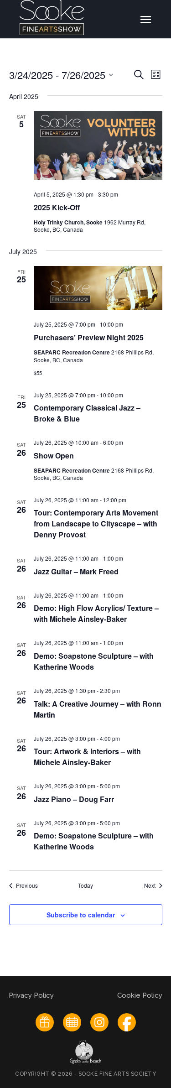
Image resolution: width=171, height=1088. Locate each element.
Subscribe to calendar (81, 914)
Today (85, 885)
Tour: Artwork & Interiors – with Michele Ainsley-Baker (87, 756)
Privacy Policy (32, 995)
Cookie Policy (139, 995)
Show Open (54, 455)
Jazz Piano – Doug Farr (74, 799)
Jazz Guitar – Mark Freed (76, 571)
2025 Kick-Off (57, 207)
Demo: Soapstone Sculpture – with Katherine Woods (94, 661)
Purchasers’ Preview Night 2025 (89, 337)
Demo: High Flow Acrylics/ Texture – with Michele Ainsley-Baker (96, 613)
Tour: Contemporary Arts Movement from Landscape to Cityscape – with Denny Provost (96, 523)
